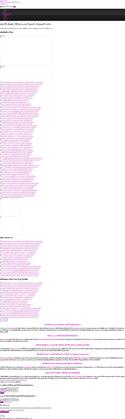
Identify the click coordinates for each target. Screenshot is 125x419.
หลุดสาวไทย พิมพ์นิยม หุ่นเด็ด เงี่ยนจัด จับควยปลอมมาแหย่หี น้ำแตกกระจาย (19, 167)
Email (1, 389)
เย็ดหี (11, 330)
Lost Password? (8, 402)
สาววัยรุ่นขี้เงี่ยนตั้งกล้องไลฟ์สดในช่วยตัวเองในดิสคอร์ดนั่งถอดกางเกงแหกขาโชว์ (20, 159)
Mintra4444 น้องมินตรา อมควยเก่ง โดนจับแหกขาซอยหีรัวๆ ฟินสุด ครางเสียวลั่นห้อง (21, 84)
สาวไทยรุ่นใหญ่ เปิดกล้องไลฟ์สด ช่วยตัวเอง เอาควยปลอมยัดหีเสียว (16, 188)
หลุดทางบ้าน (74, 376)
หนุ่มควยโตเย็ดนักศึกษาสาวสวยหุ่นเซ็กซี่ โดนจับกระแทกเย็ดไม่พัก (16, 131)
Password (2, 391)
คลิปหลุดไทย (3, 358)
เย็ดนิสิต (80, 376)
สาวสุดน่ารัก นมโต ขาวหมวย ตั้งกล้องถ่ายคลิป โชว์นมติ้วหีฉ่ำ (15, 145)
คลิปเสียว (6, 339)
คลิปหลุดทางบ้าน (7, 13)
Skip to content (3, 0)
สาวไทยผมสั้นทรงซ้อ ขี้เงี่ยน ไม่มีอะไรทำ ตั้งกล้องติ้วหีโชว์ (14, 141)
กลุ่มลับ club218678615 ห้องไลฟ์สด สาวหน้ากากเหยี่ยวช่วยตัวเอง (16, 149)
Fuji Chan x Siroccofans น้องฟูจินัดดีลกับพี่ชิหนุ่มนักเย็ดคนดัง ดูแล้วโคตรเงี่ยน (19, 113)
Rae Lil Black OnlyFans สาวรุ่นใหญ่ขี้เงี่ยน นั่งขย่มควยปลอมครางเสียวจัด (18, 127)
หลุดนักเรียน (46, 339)
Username (2, 388)
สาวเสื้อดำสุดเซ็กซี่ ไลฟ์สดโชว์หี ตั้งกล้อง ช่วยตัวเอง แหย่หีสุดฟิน (16, 152)
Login (2, 402)
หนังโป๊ (95, 367)
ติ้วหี (23, 367)
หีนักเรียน (51, 339)
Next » (22, 197)
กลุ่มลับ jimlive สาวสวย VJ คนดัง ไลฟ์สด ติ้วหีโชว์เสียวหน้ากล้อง (16, 170)
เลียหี (77, 328)
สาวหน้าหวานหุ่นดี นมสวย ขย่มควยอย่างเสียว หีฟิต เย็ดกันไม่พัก (16, 120)
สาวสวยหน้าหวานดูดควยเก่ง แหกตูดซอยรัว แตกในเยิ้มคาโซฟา (16, 98)
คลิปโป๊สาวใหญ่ (50, 367)
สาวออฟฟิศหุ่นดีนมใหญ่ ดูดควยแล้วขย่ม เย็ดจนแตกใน (13, 102)
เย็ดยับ (4, 9)
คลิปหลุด (12, 348)
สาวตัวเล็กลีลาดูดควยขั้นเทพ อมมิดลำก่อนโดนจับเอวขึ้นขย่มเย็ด (16, 123)
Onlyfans (5, 16)
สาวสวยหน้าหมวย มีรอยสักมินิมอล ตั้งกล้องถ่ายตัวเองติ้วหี (14, 156)
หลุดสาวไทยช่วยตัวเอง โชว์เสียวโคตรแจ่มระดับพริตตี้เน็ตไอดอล (16, 181)
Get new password (4, 412)
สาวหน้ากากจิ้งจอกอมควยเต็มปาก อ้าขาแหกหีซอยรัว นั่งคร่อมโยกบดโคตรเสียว (20, 109)
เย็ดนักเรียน (57, 339)
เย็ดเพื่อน (84, 376)
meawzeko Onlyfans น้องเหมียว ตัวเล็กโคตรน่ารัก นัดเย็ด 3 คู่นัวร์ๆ (16, 163)
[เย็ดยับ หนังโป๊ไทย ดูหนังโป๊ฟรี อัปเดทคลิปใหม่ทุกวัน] (11, 4)
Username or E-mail (5, 410)
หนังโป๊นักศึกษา (78, 358)
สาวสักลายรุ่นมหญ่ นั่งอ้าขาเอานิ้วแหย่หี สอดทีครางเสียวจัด (15, 105)
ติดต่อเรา (5, 20)
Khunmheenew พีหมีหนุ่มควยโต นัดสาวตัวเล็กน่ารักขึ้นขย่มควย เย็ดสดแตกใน (19, 87)
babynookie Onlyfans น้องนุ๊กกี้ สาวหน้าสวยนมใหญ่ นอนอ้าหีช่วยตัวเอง (17, 178)
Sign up (2, 392)
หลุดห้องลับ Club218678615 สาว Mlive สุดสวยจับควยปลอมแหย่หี (16, 138)
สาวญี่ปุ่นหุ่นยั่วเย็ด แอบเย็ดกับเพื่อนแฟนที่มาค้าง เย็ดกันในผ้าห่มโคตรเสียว (18, 91)
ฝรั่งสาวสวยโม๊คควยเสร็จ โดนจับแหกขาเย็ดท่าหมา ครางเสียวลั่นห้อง (17, 95)
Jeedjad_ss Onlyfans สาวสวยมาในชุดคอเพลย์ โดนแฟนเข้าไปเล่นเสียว (17, 196)
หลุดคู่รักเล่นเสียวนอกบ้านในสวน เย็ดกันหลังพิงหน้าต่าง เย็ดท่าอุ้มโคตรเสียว (19, 116)
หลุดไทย (81, 328)
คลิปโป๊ (5, 11)
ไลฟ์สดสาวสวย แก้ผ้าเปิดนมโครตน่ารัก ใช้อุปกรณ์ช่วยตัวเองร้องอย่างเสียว (18, 185)
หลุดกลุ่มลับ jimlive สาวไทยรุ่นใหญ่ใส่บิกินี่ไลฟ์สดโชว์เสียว (14, 174)
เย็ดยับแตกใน (6, 15)
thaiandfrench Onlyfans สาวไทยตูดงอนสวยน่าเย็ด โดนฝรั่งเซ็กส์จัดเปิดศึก (17, 192)
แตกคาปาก (17, 348)
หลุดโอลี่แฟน (28, 367)
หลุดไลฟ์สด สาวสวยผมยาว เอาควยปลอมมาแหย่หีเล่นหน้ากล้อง (16, 134)
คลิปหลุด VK (6, 18)
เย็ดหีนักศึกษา (85, 358)
